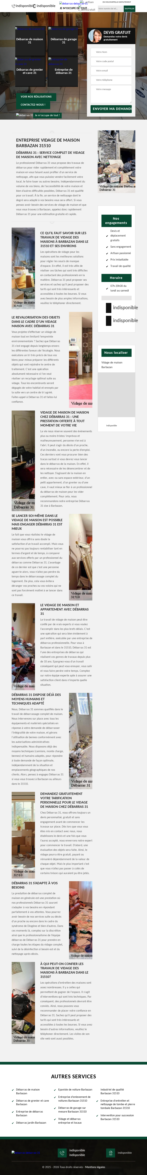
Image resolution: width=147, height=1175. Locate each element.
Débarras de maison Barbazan (28, 1091)
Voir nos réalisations (36, 97)
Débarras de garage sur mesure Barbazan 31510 (72, 1110)
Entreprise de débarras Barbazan (29, 1113)
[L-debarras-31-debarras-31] (26, 1153)
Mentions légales (95, 1167)
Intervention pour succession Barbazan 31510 (117, 1117)
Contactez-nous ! (33, 105)
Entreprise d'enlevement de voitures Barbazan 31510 (74, 1099)
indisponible (23, 6)
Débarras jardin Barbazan (31, 1122)
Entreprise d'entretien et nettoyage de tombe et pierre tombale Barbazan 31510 (118, 1104)
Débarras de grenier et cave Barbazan (32, 1102)
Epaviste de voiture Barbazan (75, 1089)
